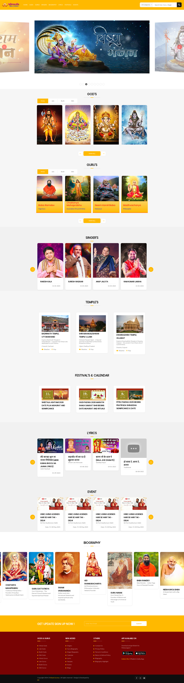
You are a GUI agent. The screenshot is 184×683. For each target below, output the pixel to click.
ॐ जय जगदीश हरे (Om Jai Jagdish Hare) (132, 460)
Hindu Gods (43, 646)
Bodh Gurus (43, 664)
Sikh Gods (42, 655)
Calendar (70, 655)
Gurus (37, 5)
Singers (44, 5)
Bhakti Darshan (55, 678)
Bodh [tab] (62, 101)
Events (75, 5)
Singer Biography (72, 652)
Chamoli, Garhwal (47, 346)
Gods (31, 5)
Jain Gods (42, 649)
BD (38, 680)
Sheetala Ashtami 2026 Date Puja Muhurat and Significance (53, 405)
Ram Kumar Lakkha (77, 281)
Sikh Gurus (42, 668)
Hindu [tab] (43, 101)
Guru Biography (72, 649)
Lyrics (60, 5)
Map (54, 349)
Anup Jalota (47, 281)
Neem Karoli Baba (95, 589)
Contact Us (99, 646)
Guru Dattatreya (174, 588)
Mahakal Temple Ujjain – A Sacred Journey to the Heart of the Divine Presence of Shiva (90, 341)
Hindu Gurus (43, 658)
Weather (47, 349)
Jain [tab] (53, 101)
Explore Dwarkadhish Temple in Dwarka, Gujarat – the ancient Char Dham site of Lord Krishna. (129, 342)
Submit (139, 623)
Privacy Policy (99, 649)
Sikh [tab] (72, 101)
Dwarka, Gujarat (121, 347)
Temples (70, 661)
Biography (53, 5)
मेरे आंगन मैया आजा (105, 457)
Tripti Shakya (102, 281)
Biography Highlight (101, 661)
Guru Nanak (40, 592)
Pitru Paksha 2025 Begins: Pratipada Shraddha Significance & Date (128, 405)
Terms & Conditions (101, 652)
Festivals (68, 5)
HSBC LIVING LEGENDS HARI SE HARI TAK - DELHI (50, 517)
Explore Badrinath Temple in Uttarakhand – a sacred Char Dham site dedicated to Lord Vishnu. (55, 341)
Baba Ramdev (67, 580)
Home (25, 5)
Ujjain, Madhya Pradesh (87, 346)
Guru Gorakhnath (122, 589)
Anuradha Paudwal (133, 281)
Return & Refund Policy (102, 655)
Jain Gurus (42, 661)
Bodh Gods (42, 652)
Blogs (69, 668)
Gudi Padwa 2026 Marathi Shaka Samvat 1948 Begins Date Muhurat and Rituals (92, 405)
